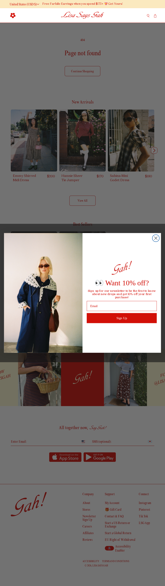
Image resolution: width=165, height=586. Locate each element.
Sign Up (121, 318)
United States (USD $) (23, 4)
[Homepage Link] (82, 15)
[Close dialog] (155, 238)
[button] (13, 15)
